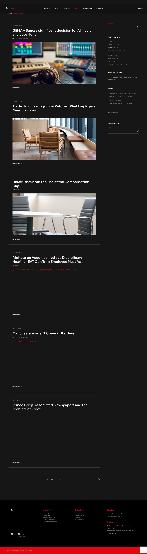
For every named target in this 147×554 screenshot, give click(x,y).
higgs (111, 100)
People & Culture (115, 59)
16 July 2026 (16, 400)
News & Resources (48, 514)
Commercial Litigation (116, 50)
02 (52, 479)
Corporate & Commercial (117, 53)
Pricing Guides (79, 519)
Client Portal (78, 517)
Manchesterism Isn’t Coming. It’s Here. (43, 333)
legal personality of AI (116, 103)
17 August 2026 (17, 101)
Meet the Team (79, 514)
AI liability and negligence (117, 93)
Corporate (112, 96)
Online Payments (80, 515)
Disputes (121, 96)
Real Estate (113, 47)
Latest (111, 61)
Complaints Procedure (50, 521)
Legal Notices (47, 515)
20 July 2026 (16, 328)
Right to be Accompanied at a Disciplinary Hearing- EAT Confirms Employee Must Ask (47, 260)
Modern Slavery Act (49, 517)
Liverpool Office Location (114, 516)
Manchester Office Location (115, 514)
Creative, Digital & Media (20, 38)
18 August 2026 (17, 25)
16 (61, 479)
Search (110, 23)
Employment (16, 114)
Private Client (114, 56)
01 (47, 479)
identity (118, 100)
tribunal (129, 103)
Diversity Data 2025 (49, 519)
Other (111, 41)
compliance (132, 93)
